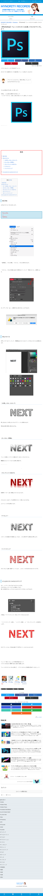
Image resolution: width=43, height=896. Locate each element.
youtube (2, 829)
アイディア (3, 832)
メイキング (3, 859)
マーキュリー (7, 166)
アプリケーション (5, 839)
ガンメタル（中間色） (9, 162)
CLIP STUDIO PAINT (5, 812)
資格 (2, 874)
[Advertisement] (21, 138)
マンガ (2, 857)
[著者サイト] (11, 704)
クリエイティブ (4, 849)
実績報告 (3, 867)
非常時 (10, 180)
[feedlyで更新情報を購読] (32, 710)
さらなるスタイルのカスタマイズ (10, 172)
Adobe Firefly (4, 804)
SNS (2, 827)
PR (1, 822)
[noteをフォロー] (11, 710)
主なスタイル (6, 158)
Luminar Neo (4, 814)
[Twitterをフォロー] (32, 704)
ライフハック (4, 864)
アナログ (3, 837)
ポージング (3, 854)
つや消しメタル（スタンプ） (10, 160)
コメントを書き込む (21, 791)
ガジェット (3, 847)
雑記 (2, 877)
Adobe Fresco (4, 807)
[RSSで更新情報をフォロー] (21, 713)
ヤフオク (3, 862)
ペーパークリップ (8, 168)
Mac (2, 817)
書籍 (2, 869)
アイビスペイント (5, 834)
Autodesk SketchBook (6, 809)
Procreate (3, 824)
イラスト (3, 842)
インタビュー (4, 844)
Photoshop (3, 819)
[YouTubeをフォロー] (32, 707)
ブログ (2, 852)
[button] (40, 413)
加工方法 (5, 156)
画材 (2, 872)
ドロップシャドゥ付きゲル (10, 164)
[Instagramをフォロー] (11, 707)
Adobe (2, 802)
